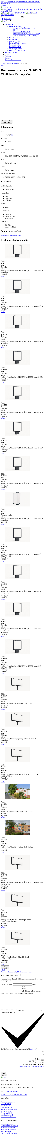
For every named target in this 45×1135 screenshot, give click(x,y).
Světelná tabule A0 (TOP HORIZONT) (26, 34)
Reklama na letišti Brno (17, 50)
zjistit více (33, 1049)
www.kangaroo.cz (7, 1124)
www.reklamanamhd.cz (9, 1127)
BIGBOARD (13, 39)
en (3, 5)
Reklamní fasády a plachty (18, 43)
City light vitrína (14, 41)
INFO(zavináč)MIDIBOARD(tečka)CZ (14, 1095)
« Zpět (3, 65)
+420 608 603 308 (11, 1091)
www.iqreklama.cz (7, 1131)
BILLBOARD (14, 37)
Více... (3, 276)
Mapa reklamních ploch (13, 60)
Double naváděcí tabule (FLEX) (24, 28)
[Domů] (6, 7)
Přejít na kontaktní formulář (24, 2)
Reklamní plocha (12, 63)
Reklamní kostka (14, 45)
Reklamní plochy (10, 24)
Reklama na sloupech (16, 26)
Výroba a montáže (11, 52)
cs (1, 5)
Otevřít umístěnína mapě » (7, 121)
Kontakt (7, 58)
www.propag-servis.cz (8, 1129)
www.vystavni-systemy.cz (9, 1126)
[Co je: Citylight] (12, 135)
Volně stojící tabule (15, 49)
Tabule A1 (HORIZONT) (22, 32)
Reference (8, 56)
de (5, 5)
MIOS (15, 30)
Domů (3, 63)
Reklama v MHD (15, 47)
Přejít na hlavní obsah (8, 2)
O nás (7, 54)
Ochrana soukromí (24, 1066)
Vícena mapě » (5, 967)
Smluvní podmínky (38, 1066)
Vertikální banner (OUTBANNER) (25, 35)
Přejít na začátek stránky (9, 972)
